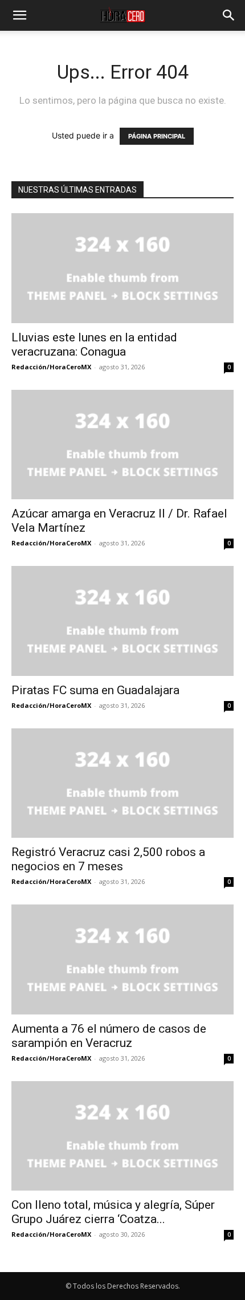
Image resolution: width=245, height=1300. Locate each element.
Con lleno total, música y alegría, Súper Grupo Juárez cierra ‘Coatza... (113, 1212)
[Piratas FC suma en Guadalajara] (122, 621)
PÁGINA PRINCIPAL (156, 136)
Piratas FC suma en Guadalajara (95, 690)
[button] (19, 15)
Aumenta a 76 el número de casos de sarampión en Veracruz (108, 1036)
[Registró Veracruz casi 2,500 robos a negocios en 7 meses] (122, 783)
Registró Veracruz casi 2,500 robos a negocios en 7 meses (108, 859)
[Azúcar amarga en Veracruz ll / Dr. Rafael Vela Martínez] (122, 445)
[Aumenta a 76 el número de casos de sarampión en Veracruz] (122, 959)
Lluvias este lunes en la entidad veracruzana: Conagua (94, 344)
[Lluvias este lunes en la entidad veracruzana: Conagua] (122, 268)
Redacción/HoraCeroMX (51, 366)
